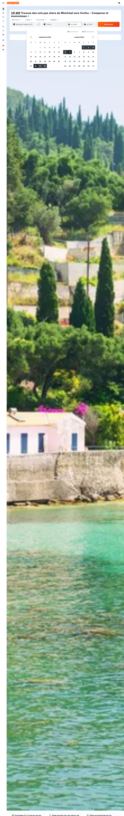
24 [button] (49, 61)
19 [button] (59, 57)
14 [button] (35, 57)
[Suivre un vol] (3, 31)
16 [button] (45, 57)
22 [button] (40, 61)
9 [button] (44, 52)
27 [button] (31, 66)
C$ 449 (15, 13)
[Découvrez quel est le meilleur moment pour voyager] (3, 35)
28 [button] (35, 66)
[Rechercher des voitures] (3, 17)
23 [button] (45, 61)
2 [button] (44, 47)
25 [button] (54, 61)
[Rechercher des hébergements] (3, 13)
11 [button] (54, 52)
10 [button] (49, 52)
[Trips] (3, 40)
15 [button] (40, 57)
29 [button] (40, 66)
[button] (3, 3)
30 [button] (45, 66)
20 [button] (31, 61)
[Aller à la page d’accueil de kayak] (13, 3)
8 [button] (40, 52)
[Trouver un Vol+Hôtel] (3, 21)
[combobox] (16, 20)
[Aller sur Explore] (3, 27)
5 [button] (58, 47)
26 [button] (59, 61)
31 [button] (93, 66)
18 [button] (54, 57)
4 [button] (54, 47)
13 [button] (31, 57)
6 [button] (74, 52)
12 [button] (59, 52)
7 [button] (35, 52)
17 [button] (49, 57)
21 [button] (35, 61)
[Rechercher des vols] (3, 9)
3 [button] (49, 47)
